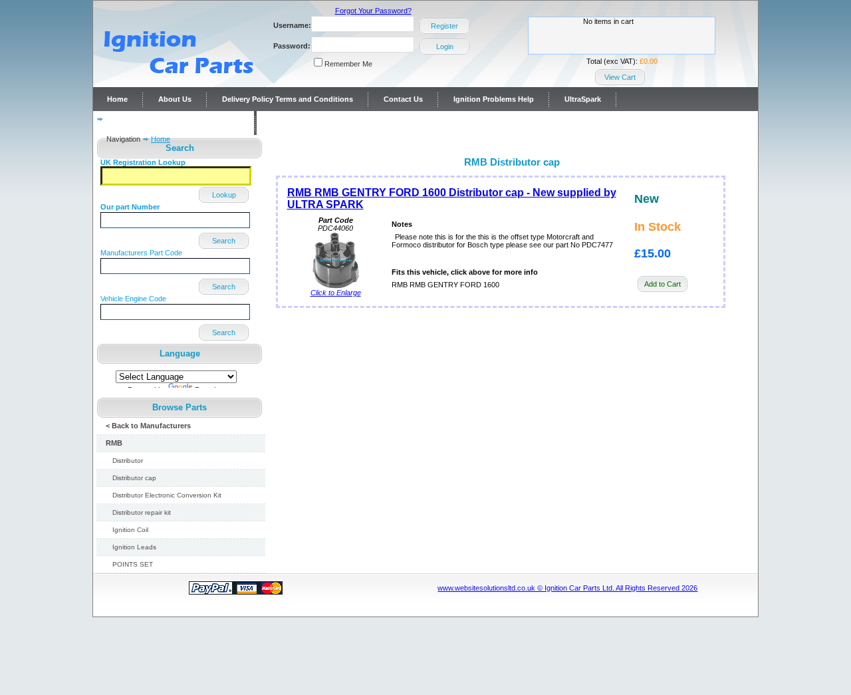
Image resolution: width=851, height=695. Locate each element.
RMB (114, 443)
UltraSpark (582, 99)
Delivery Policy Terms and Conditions (287, 99)
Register (444, 26)
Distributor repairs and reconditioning (173, 123)
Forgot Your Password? (373, 11)
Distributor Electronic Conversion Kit (166, 495)
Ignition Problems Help (493, 99)
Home (117, 99)
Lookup (224, 195)
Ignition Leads (134, 547)
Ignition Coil (130, 529)
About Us (174, 99)
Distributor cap (134, 478)
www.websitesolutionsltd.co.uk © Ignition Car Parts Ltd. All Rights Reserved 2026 (567, 588)
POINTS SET (132, 564)
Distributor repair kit (141, 512)
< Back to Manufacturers (148, 426)
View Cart (620, 77)
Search (223, 241)
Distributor (127, 460)
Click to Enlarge (335, 293)
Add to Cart (662, 284)
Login (444, 47)
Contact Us (403, 99)
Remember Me (348, 64)
